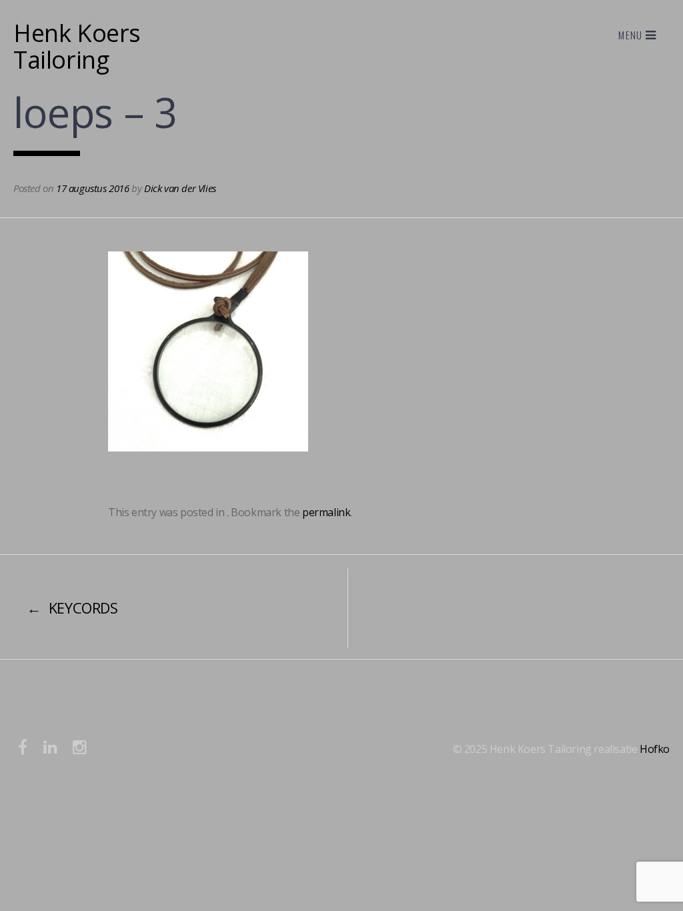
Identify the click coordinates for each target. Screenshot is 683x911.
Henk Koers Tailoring (77, 46)
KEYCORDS (72, 608)
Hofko (655, 749)
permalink (326, 512)
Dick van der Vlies (180, 188)
